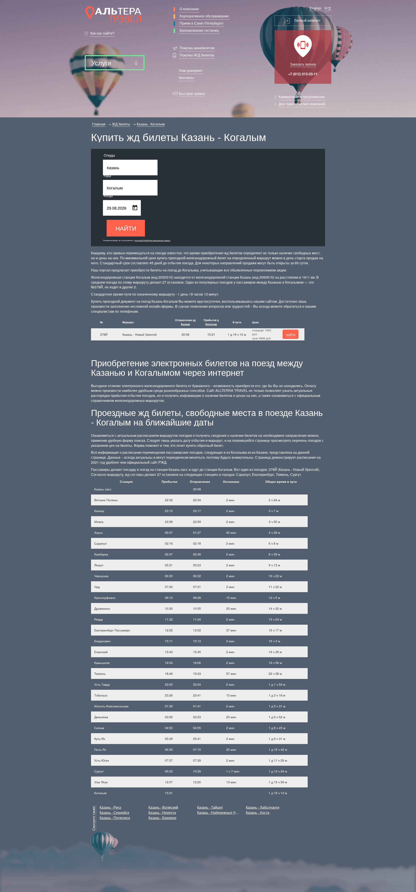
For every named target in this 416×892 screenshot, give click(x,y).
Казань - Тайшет (210, 807)
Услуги (101, 62)
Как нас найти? (102, 33)
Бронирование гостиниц (199, 30)
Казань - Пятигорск (115, 817)
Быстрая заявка (192, 93)
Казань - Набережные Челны (220, 812)
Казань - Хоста (257, 812)
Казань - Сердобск (114, 812)
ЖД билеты (121, 124)
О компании (189, 8)
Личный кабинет (306, 20)
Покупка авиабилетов (197, 47)
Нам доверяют (191, 70)
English (315, 8)
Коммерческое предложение (302, 96)
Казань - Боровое (162, 817)
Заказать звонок (303, 64)
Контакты (186, 77)
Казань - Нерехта (162, 812)
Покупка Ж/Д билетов (197, 55)
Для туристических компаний (302, 103)
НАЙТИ (125, 228)
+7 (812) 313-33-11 (303, 73)
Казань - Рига (110, 807)
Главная (99, 124)
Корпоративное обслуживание (204, 15)
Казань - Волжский (163, 807)
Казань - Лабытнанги (262, 807)
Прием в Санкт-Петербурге (201, 23)
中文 (327, 8)
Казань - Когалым (151, 124)
